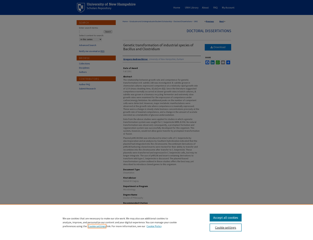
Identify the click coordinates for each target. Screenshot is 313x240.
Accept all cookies (225, 217)
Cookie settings (97, 226)
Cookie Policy (154, 226)
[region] (156, 222)
